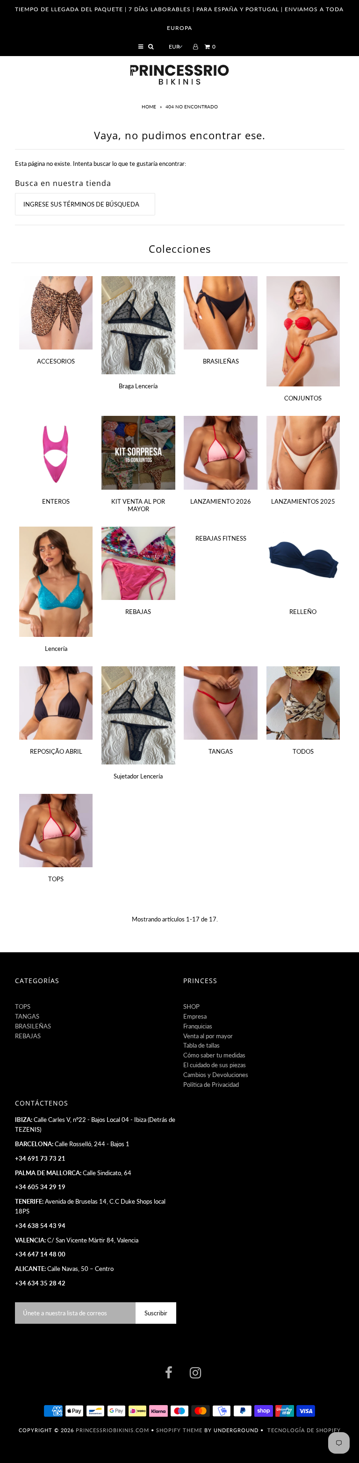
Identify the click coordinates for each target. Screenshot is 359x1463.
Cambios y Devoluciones (215, 1074)
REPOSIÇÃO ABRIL (56, 751)
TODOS (303, 751)
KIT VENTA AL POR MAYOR (138, 505)
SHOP (191, 1006)
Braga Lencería (138, 386)
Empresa (195, 1016)
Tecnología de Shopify (304, 1430)
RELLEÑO (302, 611)
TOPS (56, 879)
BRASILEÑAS (221, 361)
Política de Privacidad (211, 1084)
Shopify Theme (179, 1430)
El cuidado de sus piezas (214, 1065)
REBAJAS (138, 611)
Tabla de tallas (201, 1045)
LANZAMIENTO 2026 (220, 501)
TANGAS (220, 751)
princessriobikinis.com (112, 1430)
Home (150, 106)
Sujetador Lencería (138, 776)
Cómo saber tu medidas (214, 1055)
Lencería (56, 648)
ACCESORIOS (56, 361)
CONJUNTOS (303, 398)
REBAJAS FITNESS (220, 538)
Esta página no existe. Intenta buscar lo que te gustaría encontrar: (100, 163)
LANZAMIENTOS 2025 (303, 501)
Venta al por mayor (208, 1036)
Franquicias (197, 1026)
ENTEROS (56, 501)
